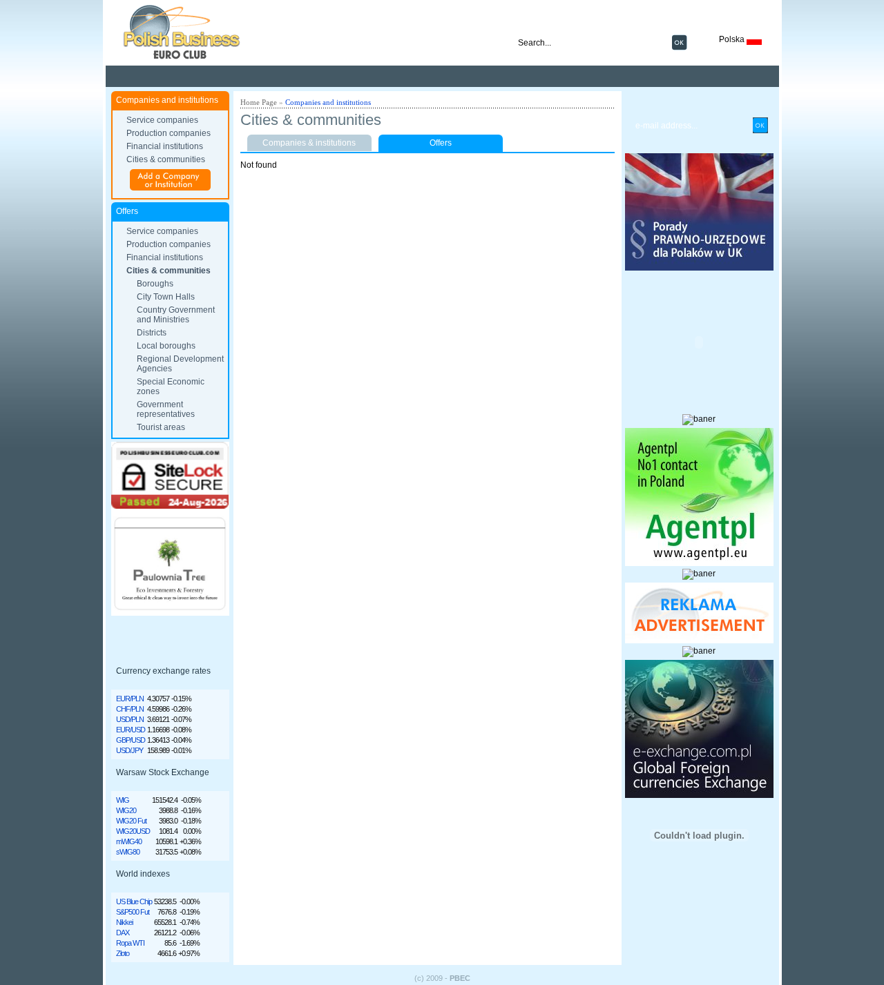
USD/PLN (130, 719)
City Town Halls (166, 297)
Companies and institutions (328, 102)
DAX (122, 932)
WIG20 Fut (131, 821)
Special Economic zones (170, 386)
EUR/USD (130, 729)
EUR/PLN (130, 698)
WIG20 (126, 810)
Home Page (258, 102)
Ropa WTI (130, 943)
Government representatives (166, 409)
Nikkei (124, 922)
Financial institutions (164, 146)
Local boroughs (166, 346)
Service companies (162, 120)
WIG (122, 800)
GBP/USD (130, 740)
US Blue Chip (134, 901)
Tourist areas (161, 427)
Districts (151, 333)
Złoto (122, 953)
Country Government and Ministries (176, 314)
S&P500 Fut (132, 912)
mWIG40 (129, 841)
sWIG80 (128, 852)
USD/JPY (129, 750)
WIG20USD (133, 831)
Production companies (168, 133)
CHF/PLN (130, 709)
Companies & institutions (309, 143)
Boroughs (155, 284)
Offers (441, 143)
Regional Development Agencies (180, 363)
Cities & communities (165, 159)
